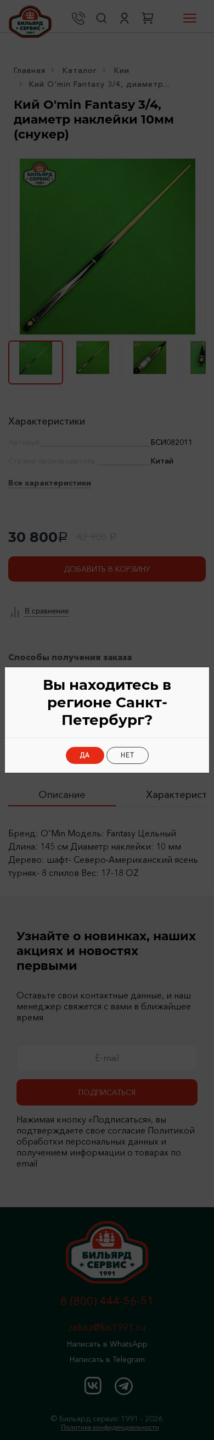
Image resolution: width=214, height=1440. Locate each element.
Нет (127, 755)
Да (85, 755)
